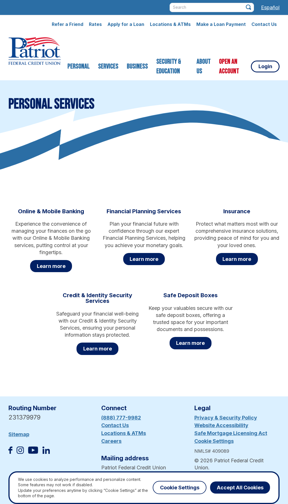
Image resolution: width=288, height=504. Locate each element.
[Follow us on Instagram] (20, 452)
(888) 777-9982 (121, 418)
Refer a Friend (67, 24)
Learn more (51, 266)
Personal (79, 66)
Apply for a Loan (125, 24)
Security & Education (168, 66)
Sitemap (18, 434)
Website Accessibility (221, 425)
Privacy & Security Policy (225, 418)
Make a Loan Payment (221, 24)
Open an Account (229, 66)
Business (137, 66)
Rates (95, 24)
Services (108, 66)
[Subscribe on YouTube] (33, 452)
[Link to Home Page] (34, 51)
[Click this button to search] (248, 7)
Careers (111, 441)
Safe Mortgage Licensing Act (230, 433)
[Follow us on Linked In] (46, 452)
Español (270, 7)
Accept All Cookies (240, 487)
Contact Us (264, 24)
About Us (204, 66)
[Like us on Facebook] (10, 452)
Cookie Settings (214, 441)
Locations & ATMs (170, 24)
